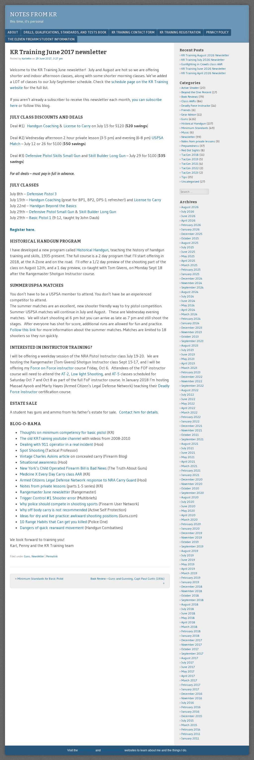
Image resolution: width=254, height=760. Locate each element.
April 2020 (188, 515)
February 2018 (191, 631)
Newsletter (38, 556)
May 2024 (188, 305)
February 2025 (191, 269)
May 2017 (187, 671)
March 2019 (189, 573)
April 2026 (188, 220)
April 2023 (188, 363)
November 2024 (191, 283)
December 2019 (191, 533)
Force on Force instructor (52, 367)
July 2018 (187, 609)
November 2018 (191, 591)
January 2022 (190, 421)
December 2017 (191, 640)
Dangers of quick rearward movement (52, 527)
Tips (184, 177)
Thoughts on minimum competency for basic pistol (63, 432)
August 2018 (189, 604)
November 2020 (191, 484)
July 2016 (187, 702)
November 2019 (191, 537)
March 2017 (189, 680)
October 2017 (189, 649)
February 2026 (191, 225)
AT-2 (65, 373)
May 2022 (188, 403)
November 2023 (191, 332)
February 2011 (190, 734)
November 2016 (191, 698)
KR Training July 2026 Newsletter (202, 60)
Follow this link (23, 329)
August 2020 (190, 497)
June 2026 (188, 216)
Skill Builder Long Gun (107, 155)
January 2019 (190, 582)
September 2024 (192, 287)
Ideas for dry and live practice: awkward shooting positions (69, 515)
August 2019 (189, 551)
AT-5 (116, 373)
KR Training (87, 750)
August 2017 (189, 658)
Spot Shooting (32, 450)
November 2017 (191, 644)
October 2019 (190, 542)
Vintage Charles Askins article (44, 456)
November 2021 (191, 430)
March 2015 (189, 725)
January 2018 (190, 635)
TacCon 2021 (189, 163)
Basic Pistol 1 (40, 217)
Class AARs (188, 101)
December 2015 (191, 716)
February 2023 (190, 372)
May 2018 (188, 618)
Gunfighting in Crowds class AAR (201, 64)
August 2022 (189, 390)
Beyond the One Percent (196, 92)
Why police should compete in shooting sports (59, 503)
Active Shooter (190, 88)
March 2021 (189, 466)
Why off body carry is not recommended (53, 509)
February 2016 (191, 707)
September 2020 (192, 493)
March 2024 (189, 314)
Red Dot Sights (190, 150)
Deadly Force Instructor (195, 105)
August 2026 (190, 207)
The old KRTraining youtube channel (51, 438)
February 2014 (190, 729)
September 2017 (192, 653)
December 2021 (191, 426)
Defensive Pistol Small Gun (51, 211)
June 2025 (188, 251)
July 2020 (187, 502)
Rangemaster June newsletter (45, 491)
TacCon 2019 (189, 159)
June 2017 (188, 667)
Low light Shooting (87, 373)
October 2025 (190, 238)
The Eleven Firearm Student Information (41, 39)
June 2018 (188, 613)
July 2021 (187, 448)
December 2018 (191, 586)
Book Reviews (189, 96)
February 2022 (191, 417)
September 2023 (192, 341)
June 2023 (188, 354)
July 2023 (187, 350)
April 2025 (188, 260)
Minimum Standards (194, 128)
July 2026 (187, 211)
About (13, 32)
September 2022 (192, 385)
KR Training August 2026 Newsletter (205, 55)
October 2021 (190, 435)
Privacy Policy (217, 32)
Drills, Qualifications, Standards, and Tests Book (65, 32)
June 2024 (188, 301)
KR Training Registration (180, 32)
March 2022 (189, 412)
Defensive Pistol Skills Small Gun (52, 155)
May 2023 (187, 359)
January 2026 (190, 229)
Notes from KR (33, 14)
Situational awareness (38, 462)
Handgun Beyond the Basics (53, 205)
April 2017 (188, 676)
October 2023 (190, 336)
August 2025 (189, 243)
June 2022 (188, 399)
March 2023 (189, 368)
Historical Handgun (92, 249)
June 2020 (188, 506)
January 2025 (190, 274)
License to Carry (77, 125)
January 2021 (190, 475)
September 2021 (192, 439)
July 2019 (187, 555)
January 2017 (190, 689)
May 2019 (187, 564)
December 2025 (191, 234)
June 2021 (188, 452)
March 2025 (189, 265)
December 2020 (192, 479)
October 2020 (190, 488)
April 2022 (188, 408)
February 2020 (191, 524)
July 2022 (187, 394)
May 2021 (187, 457)
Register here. (22, 229)
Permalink (52, 556)
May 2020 (188, 510)
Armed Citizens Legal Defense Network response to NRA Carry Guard (78, 479)
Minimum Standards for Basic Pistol (39, 578)
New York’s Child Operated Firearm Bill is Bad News (63, 468)
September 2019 (192, 546)
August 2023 (189, 345)
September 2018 (192, 600)
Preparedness (190, 146)
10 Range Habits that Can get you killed (53, 521)
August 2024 (189, 292)
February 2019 (190, 577)
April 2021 (188, 461)
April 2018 (188, 622)
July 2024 (187, 296)
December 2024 (191, 278)
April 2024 (188, 310)
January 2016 (190, 711)
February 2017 (190, 685)
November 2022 (191, 381)
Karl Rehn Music (112, 750)
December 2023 (191, 327)
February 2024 (191, 318)
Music (185, 132)
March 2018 (189, 627)
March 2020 (189, 519)
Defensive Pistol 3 (42, 193)
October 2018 (190, 595)
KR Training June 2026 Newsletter (203, 68)
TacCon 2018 (190, 155)
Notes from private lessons (43, 485)
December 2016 (191, 694)
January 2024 (190, 323)
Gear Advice (188, 114)
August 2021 (189, 443)
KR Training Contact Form (133, 32)
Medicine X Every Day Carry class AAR (51, 474)
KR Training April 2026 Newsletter (203, 73)
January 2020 (190, 528)
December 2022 (191, 377)
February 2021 (190, 470)
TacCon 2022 (190, 168)
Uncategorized (190, 181)
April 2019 (188, 568)
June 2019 (188, 560)
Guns (27, 556)
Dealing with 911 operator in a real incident (56, 444)
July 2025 (187, 247)
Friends (186, 110)
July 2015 (187, 720)
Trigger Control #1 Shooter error (48, 497)
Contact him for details (138, 412)
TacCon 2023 (189, 172)
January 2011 (190, 738)
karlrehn (27, 58)
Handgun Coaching (43, 125)
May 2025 (188, 256)
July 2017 (187, 662)
